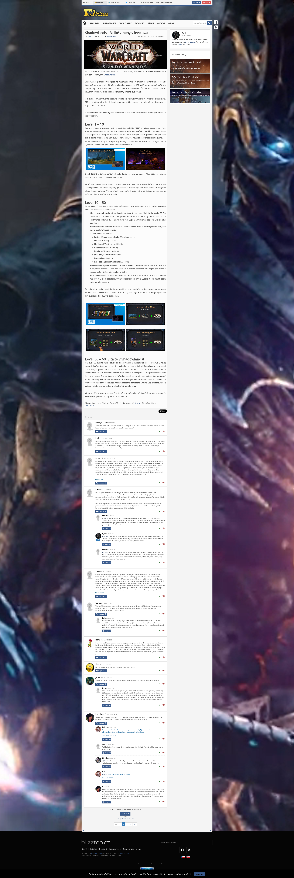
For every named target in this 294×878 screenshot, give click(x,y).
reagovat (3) (102, 512)
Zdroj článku (89, 406)
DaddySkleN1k (101, 423)
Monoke (105, 758)
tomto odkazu (190, 42)
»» (134, 824)
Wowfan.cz (101, 2)
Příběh (151, 23)
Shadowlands (109, 23)
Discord (137, 403)
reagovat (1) (102, 614)
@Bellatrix (105, 761)
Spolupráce (128, 849)
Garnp (98, 603)
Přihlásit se (196, 2)
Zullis (97, 572)
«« (116, 824)
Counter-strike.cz (165, 2)
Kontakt (103, 849)
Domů (84, 849)
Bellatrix (105, 727)
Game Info (94, 23)
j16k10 (98, 678)
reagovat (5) (102, 723)
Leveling (143, 36)
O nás (171, 23)
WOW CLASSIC (125, 23)
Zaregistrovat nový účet (125, 819)
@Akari (104, 774)
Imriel (97, 438)
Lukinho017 (100, 714)
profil (180, 44)
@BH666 (105, 536)
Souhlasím (199, 874)
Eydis (89, 37)
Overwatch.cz (147, 2)
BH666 (98, 490)
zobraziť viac (100, 479)
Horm (97, 640)
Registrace (206, 2)
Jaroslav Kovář (96, 853)
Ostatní (161, 23)
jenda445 (99, 458)
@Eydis (105, 552)
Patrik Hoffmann (123, 853)
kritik (104, 688)
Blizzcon (151, 36)
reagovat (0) (102, 432)
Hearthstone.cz (116, 2)
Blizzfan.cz (87, 2)
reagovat (107, 528)
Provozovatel (115, 849)
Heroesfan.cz (132, 2)
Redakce (93, 849)
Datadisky (139, 23)
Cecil (97, 664)
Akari (104, 744)
